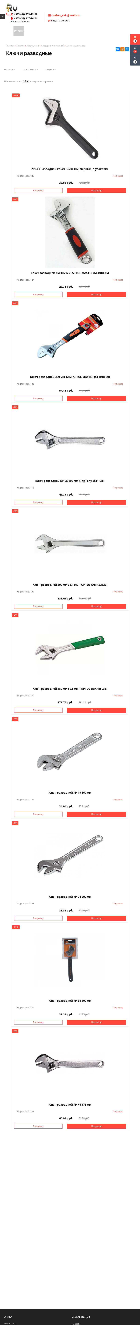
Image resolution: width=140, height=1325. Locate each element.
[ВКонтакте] (118, 49)
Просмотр (96, 190)
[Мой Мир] (127, 49)
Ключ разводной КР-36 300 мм (69, 1001)
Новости (73, 31)
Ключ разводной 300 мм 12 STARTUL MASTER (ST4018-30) (70, 377)
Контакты (85, 31)
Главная (8, 31)
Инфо (35, 31)
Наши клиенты (59, 31)
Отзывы (45, 31)
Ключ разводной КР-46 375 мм (69, 1104)
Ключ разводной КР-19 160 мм (69, 792)
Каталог (18, 31)
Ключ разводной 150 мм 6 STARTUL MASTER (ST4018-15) (70, 273)
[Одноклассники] (122, 49)
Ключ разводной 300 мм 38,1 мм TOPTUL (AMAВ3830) (70, 585)
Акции (28, 31)
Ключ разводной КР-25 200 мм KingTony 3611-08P (69, 481)
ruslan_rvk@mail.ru (65, 15)
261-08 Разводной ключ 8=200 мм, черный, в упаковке (70, 169)
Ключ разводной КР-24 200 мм (69, 897)
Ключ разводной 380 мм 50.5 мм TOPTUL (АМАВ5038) (70, 689)
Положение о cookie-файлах (109, 31)
